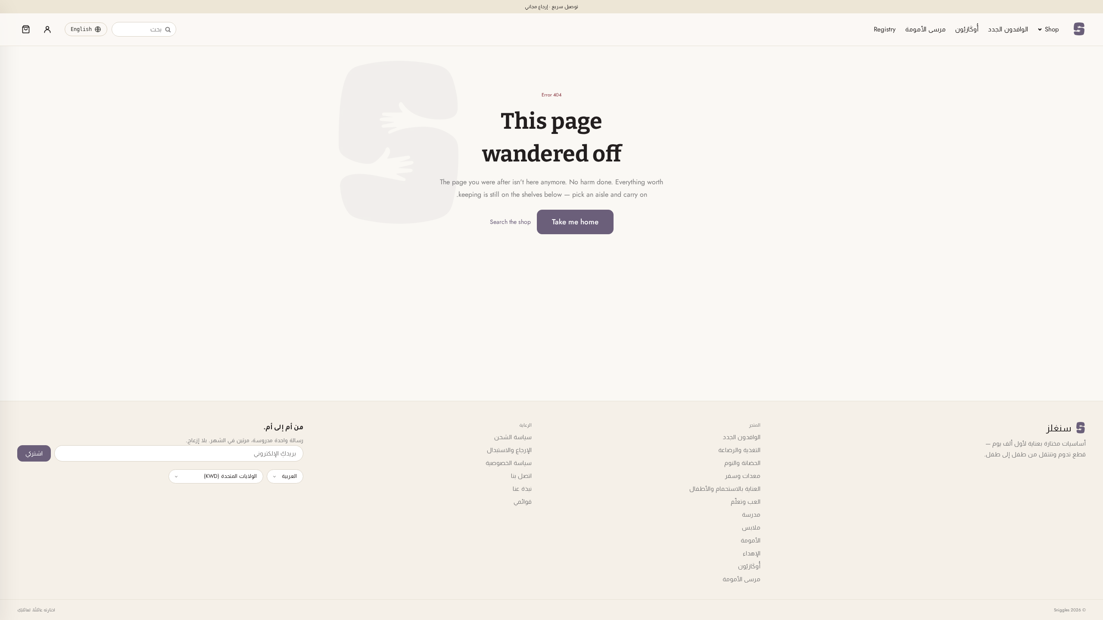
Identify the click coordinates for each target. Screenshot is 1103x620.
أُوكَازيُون (966, 29)
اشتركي (34, 453)
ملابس (751, 527)
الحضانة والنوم (742, 463)
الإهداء (751, 553)
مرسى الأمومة (925, 29)
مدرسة (751, 514)
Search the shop (510, 221)
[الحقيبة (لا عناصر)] (25, 29)
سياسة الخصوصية (509, 463)
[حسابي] (47, 29)
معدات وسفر (742, 475)
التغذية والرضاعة (739, 450)
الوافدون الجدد (1008, 29)
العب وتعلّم (745, 501)
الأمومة (750, 540)
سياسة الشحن (513, 437)
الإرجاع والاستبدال (509, 450)
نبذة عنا (522, 488)
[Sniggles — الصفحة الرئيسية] (1079, 29)
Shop (1052, 29)
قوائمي (523, 501)
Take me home (575, 222)
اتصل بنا (521, 475)
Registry (885, 29)
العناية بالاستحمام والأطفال (724, 488)
